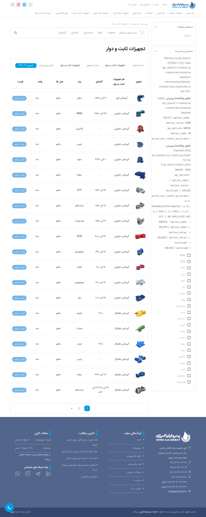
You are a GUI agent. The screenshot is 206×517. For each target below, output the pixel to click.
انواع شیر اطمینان (89, 477)
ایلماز (183, 281)
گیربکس (187, 36)
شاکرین (181, 357)
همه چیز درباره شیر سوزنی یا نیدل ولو (79, 451)
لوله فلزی (160, 13)
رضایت (182, 338)
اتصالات (149, 13)
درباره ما (156, 4)
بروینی (182, 293)
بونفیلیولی (180, 306)
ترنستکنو (181, 319)
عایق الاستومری (62, 13)
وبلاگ (164, 4)
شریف (182, 363)
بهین (183, 300)
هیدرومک (180, 382)
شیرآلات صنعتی (175, 13)
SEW (182, 262)
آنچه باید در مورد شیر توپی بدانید (81, 458)
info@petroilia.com (177, 491)
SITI (183, 268)
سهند (183, 350)
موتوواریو (181, 376)
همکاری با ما (145, 4)
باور (183, 287)
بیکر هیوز (190, 13)
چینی (182, 325)
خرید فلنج (137, 13)
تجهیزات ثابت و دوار (81, 13)
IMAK (182, 255)
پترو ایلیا (144, 24)
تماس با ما (132, 4)
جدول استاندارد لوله (43, 13)
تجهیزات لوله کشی (121, 13)
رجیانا (182, 331)
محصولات (134, 24)
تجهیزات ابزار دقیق (101, 13)
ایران (183, 274)
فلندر (183, 369)
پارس (182, 312)
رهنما (183, 344)
